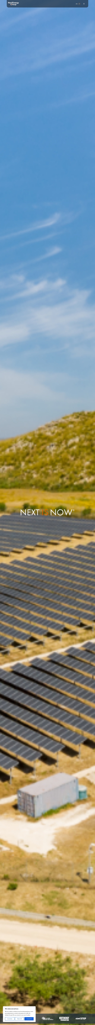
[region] (19, 1014)
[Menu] (84, 4)
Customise (9, 1018)
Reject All (19, 1018)
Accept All (29, 1018)
